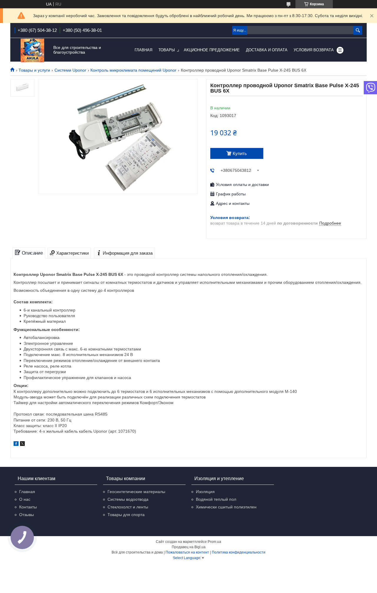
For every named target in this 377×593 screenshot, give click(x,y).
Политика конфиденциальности (238, 552)
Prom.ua (214, 542)
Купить (240, 153)
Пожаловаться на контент (187, 552)
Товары (166, 50)
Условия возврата (314, 50)
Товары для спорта (126, 514)
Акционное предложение (212, 50)
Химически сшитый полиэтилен (226, 507)
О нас (24, 499)
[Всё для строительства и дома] (32, 50)
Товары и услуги (34, 70)
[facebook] (16, 444)
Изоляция (205, 491)
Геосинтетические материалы (136, 491)
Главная (143, 50)
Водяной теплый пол (216, 499)
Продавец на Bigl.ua (189, 547)
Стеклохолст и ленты (128, 507)
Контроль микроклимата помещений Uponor (133, 70)
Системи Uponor (70, 70)
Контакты (28, 507)
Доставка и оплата (266, 50)
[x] (22, 444)
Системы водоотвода (128, 499)
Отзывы (26, 514)
